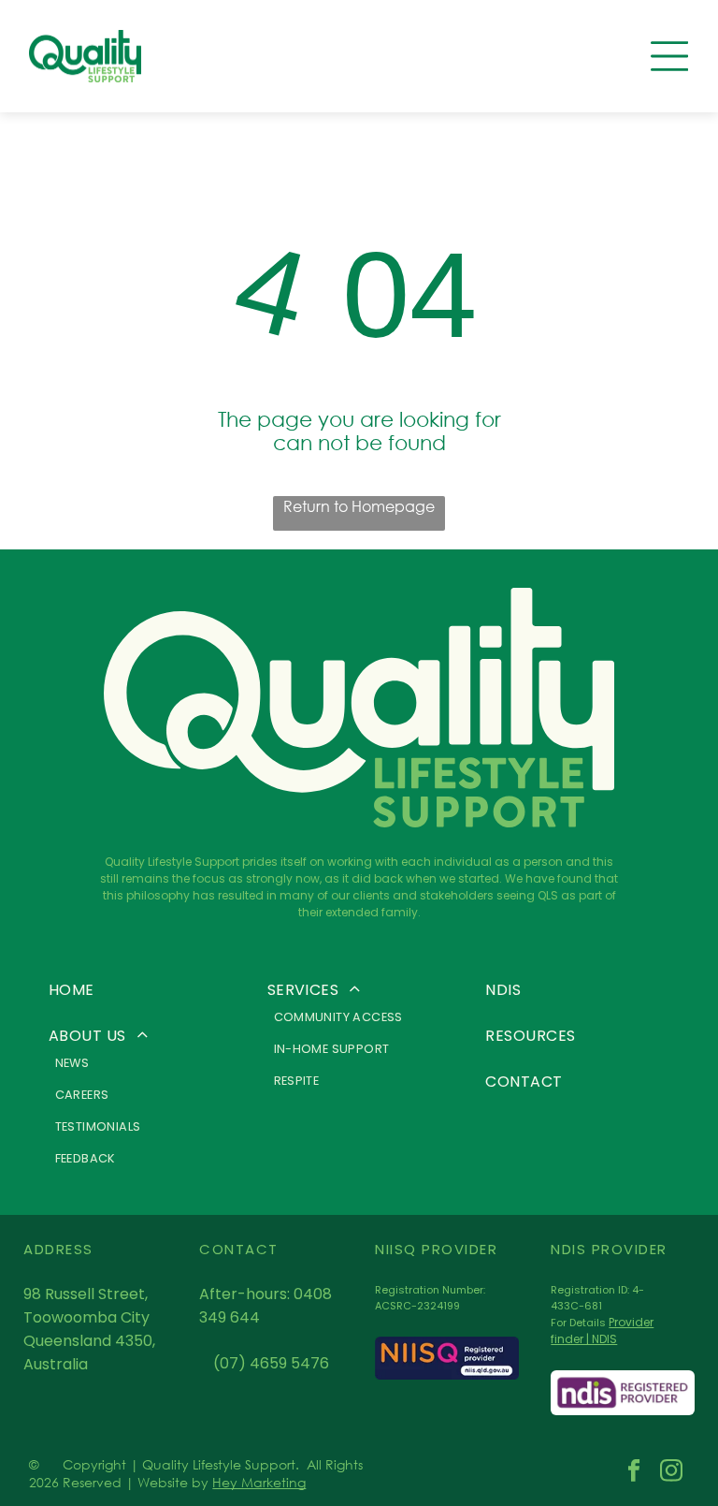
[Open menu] (669, 56)
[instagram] (670, 1473)
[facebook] (633, 1473)
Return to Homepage (359, 506)
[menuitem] (140, 990)
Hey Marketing (259, 1482)
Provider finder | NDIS (602, 1330)
